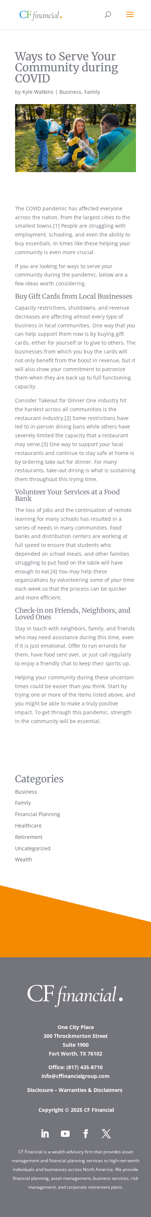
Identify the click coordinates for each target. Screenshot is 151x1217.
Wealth (23, 859)
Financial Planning (37, 814)
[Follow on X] (106, 1134)
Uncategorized (33, 848)
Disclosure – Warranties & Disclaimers (75, 1089)
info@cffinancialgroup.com (75, 1075)
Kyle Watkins (38, 91)
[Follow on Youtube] (65, 1134)
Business (70, 91)
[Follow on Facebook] (86, 1134)
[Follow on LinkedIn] (45, 1134)
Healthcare (28, 825)
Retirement (29, 836)
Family (92, 91)
